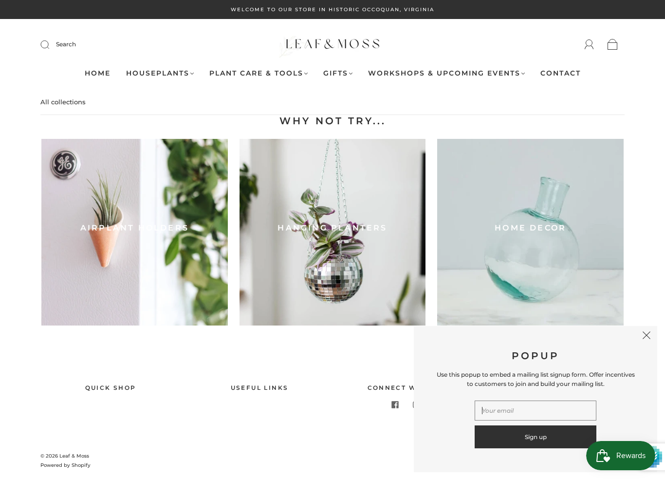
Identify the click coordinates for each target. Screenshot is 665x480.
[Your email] (535, 411)
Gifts (335, 73)
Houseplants (157, 73)
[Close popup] (646, 336)
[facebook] (395, 405)
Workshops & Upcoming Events (444, 73)
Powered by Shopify (65, 465)
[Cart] (613, 45)
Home (98, 73)
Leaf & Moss (74, 456)
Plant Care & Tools (256, 73)
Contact (560, 73)
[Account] (589, 44)
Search (66, 44)
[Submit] (51, 44)
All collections (63, 102)
